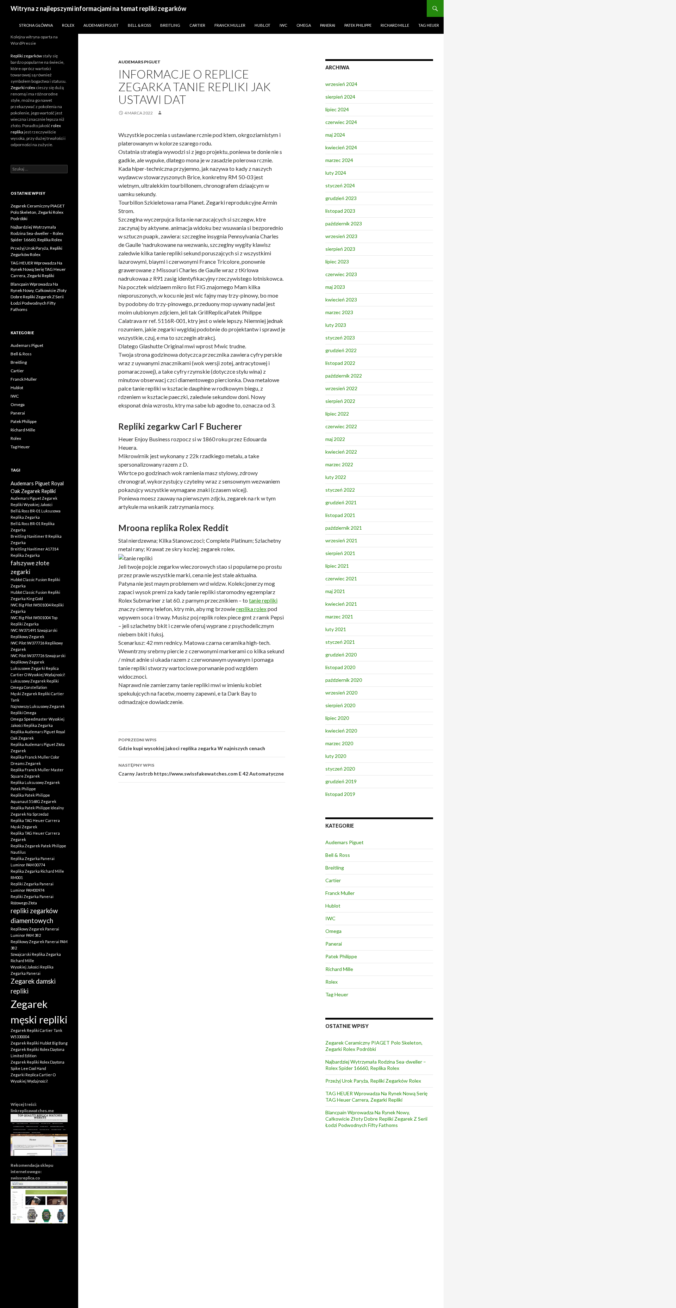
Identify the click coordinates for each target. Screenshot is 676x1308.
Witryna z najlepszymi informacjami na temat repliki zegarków (98, 8)
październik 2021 (343, 528)
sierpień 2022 (340, 401)
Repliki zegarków (26, 55)
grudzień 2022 (341, 350)
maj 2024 (335, 135)
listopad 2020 (340, 667)
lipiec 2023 (337, 261)
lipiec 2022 (337, 414)
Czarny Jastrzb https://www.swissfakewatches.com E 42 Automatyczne (201, 769)
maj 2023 (335, 287)
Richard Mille (395, 25)
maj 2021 (335, 591)
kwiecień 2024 (341, 147)
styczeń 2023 (340, 338)
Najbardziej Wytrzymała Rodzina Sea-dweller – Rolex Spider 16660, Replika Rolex (375, 1065)
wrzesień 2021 (341, 540)
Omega (303, 25)
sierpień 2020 (340, 705)
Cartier (197, 25)
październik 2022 (343, 376)
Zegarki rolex (23, 87)
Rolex (68, 25)
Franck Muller (229, 25)
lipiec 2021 (337, 566)
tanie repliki (263, 600)
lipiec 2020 (337, 718)
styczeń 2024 (340, 185)
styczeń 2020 (340, 769)
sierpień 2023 (340, 249)
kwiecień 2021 (341, 604)
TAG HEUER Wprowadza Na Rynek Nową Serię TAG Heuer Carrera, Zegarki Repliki (376, 1096)
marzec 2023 (339, 312)
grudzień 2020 (341, 655)
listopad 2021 (340, 515)
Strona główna (36, 25)
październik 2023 (343, 223)
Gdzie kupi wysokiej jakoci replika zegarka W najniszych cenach (191, 744)
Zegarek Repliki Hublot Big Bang (39, 1043)
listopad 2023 (340, 211)
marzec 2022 (339, 464)
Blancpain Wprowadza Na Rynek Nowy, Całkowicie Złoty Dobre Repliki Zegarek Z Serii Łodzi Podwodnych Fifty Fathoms (376, 1118)
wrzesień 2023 (341, 236)
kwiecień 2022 (341, 452)
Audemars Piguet (101, 25)
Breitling (170, 25)
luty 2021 (335, 629)
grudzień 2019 (341, 781)
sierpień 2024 (340, 97)
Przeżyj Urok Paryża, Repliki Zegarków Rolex (373, 1081)
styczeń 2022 (340, 490)
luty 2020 (335, 756)
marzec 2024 (339, 160)
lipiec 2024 (337, 109)
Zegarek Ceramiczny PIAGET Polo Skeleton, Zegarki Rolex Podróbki (374, 1046)
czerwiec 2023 (341, 274)
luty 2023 (335, 325)
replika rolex (251, 608)
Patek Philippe (357, 25)
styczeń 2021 (340, 642)
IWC (283, 25)
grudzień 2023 (341, 198)
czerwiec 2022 (341, 426)
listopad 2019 (340, 794)
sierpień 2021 (340, 553)
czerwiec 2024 (341, 122)
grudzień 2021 (341, 502)
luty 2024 (335, 173)
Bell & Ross (139, 25)
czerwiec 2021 (341, 578)
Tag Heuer (428, 25)
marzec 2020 (339, 743)
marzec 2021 (339, 616)
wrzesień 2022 (341, 388)
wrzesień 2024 (341, 84)
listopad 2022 (340, 363)
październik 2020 (343, 680)
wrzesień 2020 (341, 693)
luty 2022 (335, 477)
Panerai (327, 25)
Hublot (262, 25)
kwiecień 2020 (341, 731)
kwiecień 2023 (341, 300)
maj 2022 (335, 439)
